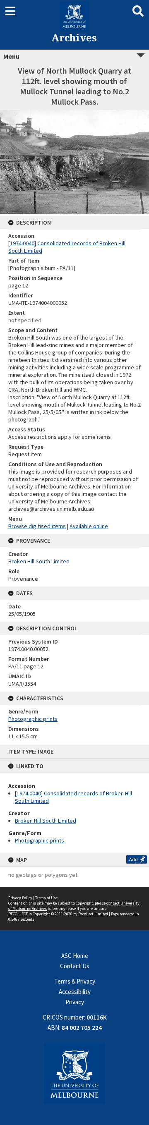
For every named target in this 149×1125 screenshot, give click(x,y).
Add (133, 859)
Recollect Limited (93, 914)
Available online (89, 526)
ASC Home (74, 956)
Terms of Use (46, 897)
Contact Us (74, 966)
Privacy (74, 1002)
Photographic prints (39, 840)
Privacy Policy (20, 897)
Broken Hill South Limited (45, 820)
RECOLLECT (18, 914)
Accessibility (75, 992)
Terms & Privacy (74, 981)
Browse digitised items (37, 526)
